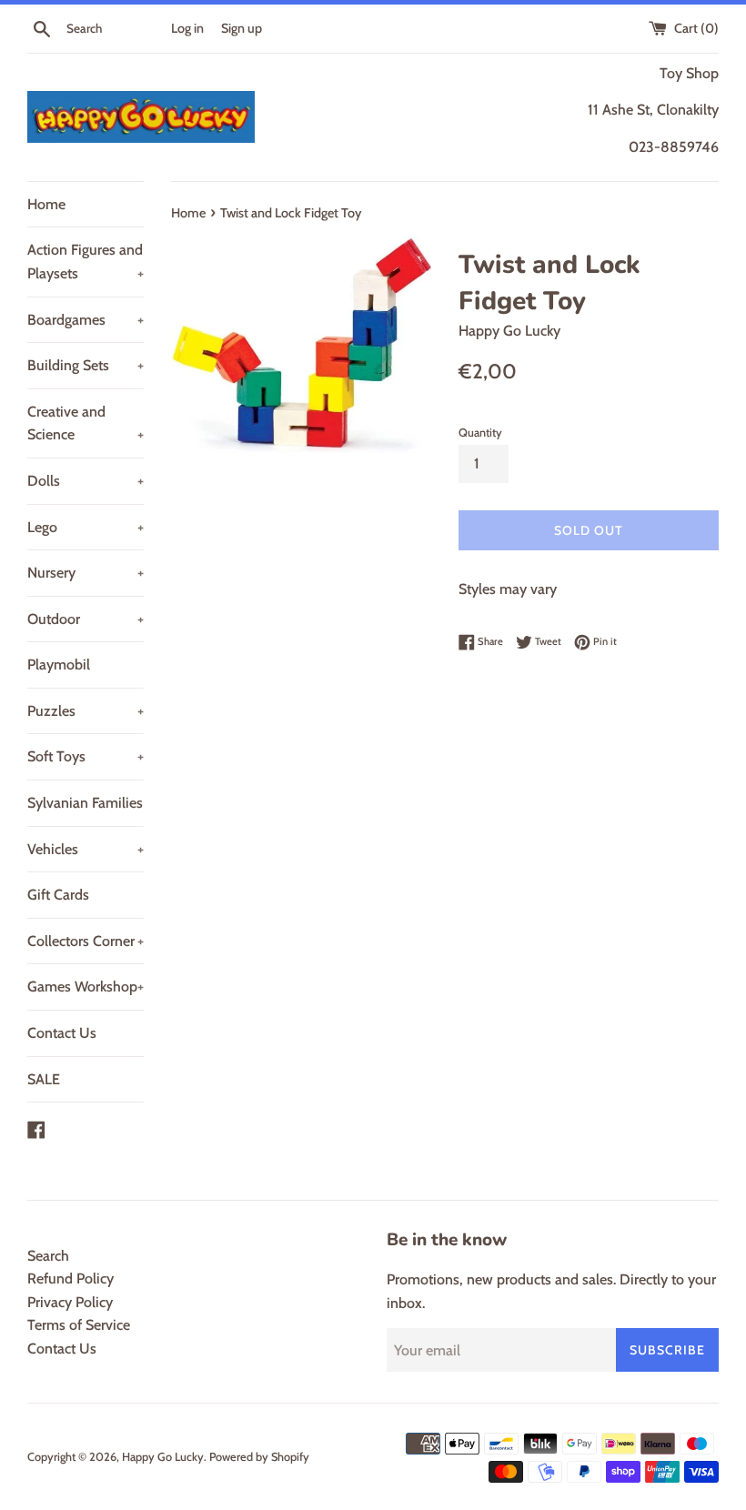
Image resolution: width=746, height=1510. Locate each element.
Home (46, 204)
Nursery (85, 572)
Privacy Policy (70, 1302)
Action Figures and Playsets (85, 261)
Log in (187, 28)
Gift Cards (58, 894)
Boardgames (85, 319)
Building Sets (85, 365)
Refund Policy (70, 1278)
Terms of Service (78, 1325)
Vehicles (85, 849)
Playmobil (58, 664)
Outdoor (85, 619)
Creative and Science (85, 423)
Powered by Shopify (259, 1457)
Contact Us (61, 1033)
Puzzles (85, 711)
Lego (85, 527)
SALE (43, 1079)
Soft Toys (85, 756)
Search (48, 1255)
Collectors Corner (85, 941)
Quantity (480, 432)
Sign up (241, 28)
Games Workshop (85, 986)
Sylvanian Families (85, 802)
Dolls (85, 480)
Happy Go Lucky (163, 1457)
